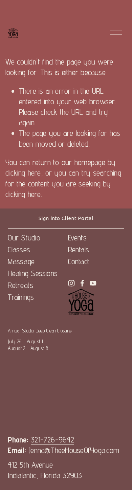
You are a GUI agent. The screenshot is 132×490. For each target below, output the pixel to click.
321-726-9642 (52, 439)
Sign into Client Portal (66, 218)
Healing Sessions (33, 273)
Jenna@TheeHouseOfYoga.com (74, 450)
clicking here (23, 173)
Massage (21, 261)
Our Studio (24, 237)
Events (77, 237)
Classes (19, 249)
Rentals (78, 249)
